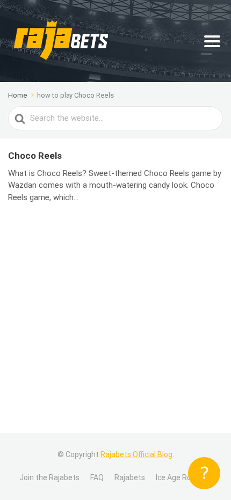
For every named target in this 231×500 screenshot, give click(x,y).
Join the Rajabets (49, 477)
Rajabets (129, 477)
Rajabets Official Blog (136, 454)
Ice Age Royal (178, 477)
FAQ (97, 477)
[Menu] (212, 41)
